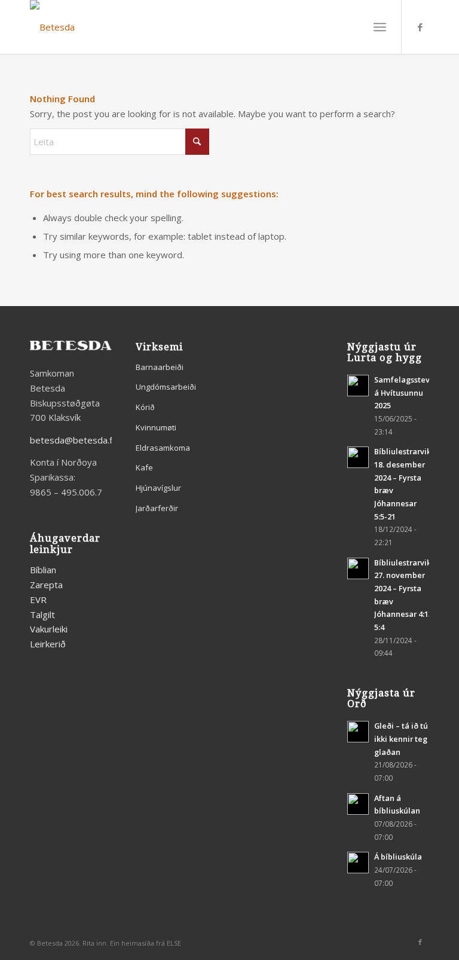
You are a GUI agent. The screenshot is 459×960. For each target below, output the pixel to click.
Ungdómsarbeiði (166, 386)
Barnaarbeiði (159, 367)
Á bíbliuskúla (398, 856)
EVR (38, 600)
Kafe (144, 467)
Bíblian (43, 570)
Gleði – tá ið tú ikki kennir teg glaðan (401, 738)
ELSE (174, 942)
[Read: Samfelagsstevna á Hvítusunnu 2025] (358, 385)
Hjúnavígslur (158, 487)
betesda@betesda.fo (74, 440)
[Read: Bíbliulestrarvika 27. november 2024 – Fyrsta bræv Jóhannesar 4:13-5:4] (358, 568)
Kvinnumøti (156, 427)
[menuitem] (380, 27)
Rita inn (94, 942)
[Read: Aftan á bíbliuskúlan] (358, 804)
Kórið (145, 407)
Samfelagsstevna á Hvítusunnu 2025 (406, 392)
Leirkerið (48, 644)
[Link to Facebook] (420, 27)
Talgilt (42, 614)
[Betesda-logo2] (52, 27)
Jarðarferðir (157, 508)
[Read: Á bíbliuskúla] (358, 862)
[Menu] (380, 27)
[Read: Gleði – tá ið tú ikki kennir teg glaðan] (358, 731)
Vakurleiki (49, 629)
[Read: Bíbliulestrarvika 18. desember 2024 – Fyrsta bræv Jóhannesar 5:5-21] (358, 457)
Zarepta (46, 585)
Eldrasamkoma (163, 447)
